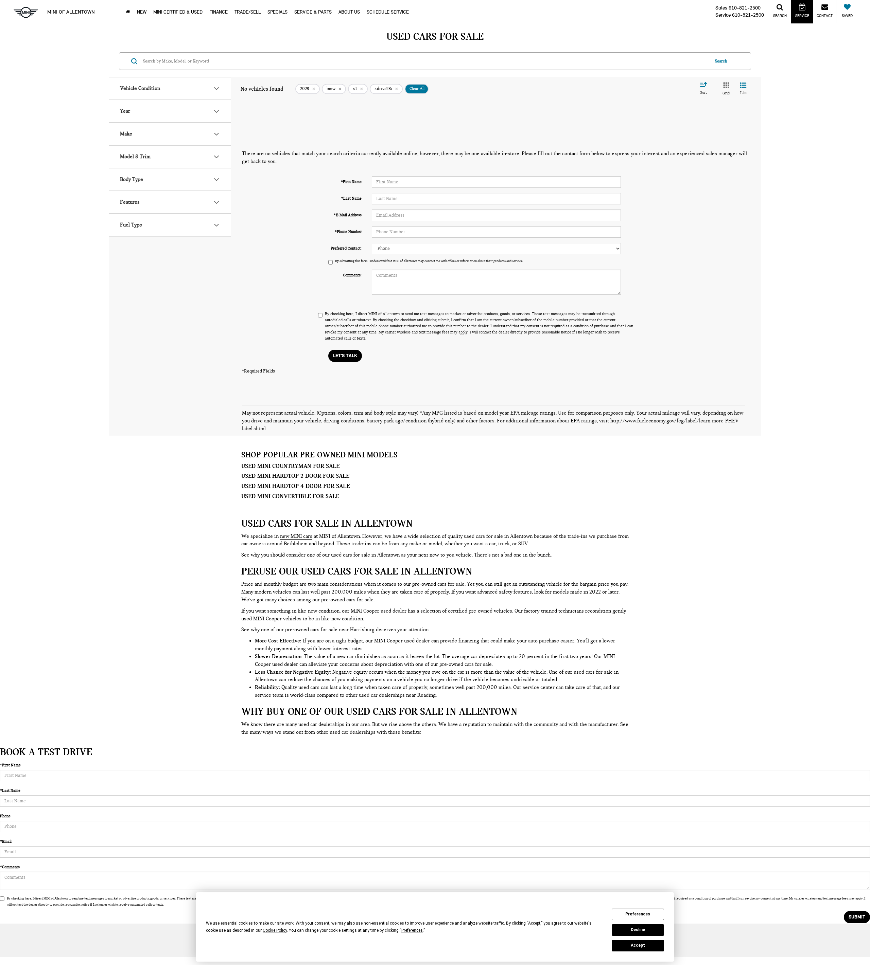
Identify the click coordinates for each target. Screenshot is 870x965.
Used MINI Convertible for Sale (290, 496)
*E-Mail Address (348, 215)
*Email (6, 841)
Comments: (352, 275)
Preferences (637, 914)
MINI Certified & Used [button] (178, 12)
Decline (638, 929)
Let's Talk (345, 356)
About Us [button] (349, 12)
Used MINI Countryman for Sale (290, 465)
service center (539, 687)
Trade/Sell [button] (247, 12)
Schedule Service (388, 12)
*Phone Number (348, 231)
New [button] (141, 12)
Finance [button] (218, 12)
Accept (638, 945)
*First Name (351, 181)
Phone (5, 816)
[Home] (128, 12)
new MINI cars (296, 536)
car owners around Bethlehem (274, 544)
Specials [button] (277, 12)
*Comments (10, 866)
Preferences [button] (412, 930)
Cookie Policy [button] (275, 930)
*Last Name (351, 198)
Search (721, 61)
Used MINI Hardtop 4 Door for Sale (295, 485)
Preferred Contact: (346, 248)
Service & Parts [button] (313, 12)
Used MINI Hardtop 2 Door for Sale (295, 475)
